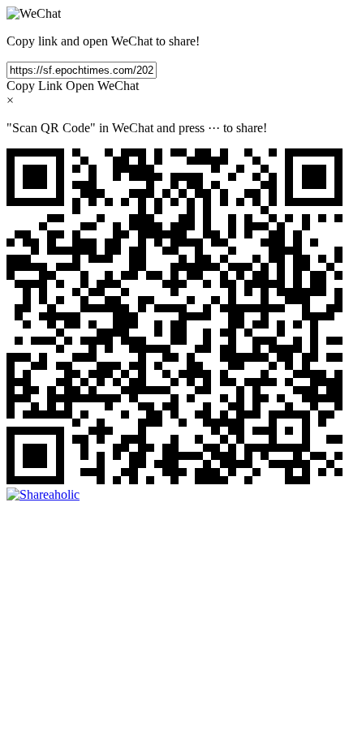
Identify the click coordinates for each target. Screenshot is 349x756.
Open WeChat (102, 85)
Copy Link (34, 85)
